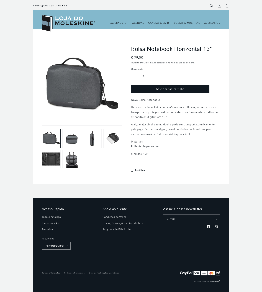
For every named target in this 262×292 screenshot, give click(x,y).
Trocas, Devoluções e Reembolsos (122, 223)
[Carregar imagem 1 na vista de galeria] (51, 138)
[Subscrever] (216, 219)
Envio (153, 62)
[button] (211, 6)
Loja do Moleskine (211, 281)
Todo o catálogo (51, 216)
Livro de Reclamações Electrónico (104, 273)
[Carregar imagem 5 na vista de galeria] (51, 159)
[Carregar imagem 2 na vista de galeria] (71, 138)
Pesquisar (47, 229)
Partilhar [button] (140, 170)
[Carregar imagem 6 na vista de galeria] (71, 159)
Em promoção (50, 223)
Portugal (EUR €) (54, 245)
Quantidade (137, 69)
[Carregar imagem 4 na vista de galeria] (112, 138)
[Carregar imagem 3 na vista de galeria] (92, 138)
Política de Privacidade (74, 273)
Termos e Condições (51, 273)
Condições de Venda (114, 216)
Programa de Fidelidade (116, 229)
